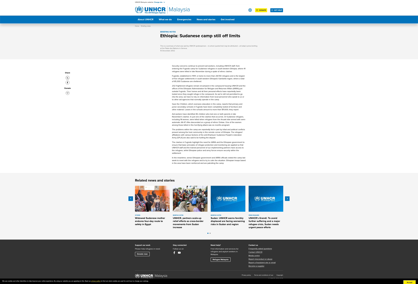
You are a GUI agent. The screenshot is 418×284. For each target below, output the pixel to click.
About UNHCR (145, 19)
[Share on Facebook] (67, 82)
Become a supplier (256, 266)
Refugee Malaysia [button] (221, 259)
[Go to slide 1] (208, 234)
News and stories (206, 19)
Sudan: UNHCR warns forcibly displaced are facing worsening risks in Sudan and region (228, 221)
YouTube (179, 252)
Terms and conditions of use (263, 275)
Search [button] (243, 10)
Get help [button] (278, 10)
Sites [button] (250, 10)
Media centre (254, 255)
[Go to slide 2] (211, 234)
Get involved (227, 19)
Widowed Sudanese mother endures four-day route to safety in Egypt (150, 221)
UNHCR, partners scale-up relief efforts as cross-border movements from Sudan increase (188, 222)
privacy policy (95, 281)
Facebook (174, 252)
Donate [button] (262, 10)
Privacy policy (246, 275)
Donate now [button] (142, 254)
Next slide (287, 198)
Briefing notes (146, 26)
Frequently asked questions (260, 248)
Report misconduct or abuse (260, 259)
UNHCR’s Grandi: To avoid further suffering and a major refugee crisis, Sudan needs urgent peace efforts (264, 222)
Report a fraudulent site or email (262, 262)
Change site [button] (158, 2)
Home (137, 26)
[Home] (150, 10)
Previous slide (130, 198)
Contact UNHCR (255, 252)
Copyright (279, 275)
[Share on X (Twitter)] (67, 78)
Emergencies (184, 19)
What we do (165, 19)
